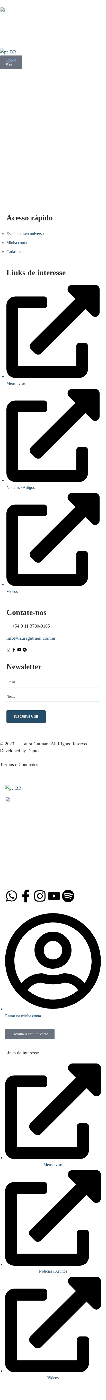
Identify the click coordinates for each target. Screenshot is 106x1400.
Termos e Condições (19, 764)
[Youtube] (19, 650)
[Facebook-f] (14, 650)
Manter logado (27, 147)
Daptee (33, 750)
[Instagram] (8, 650)
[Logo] (53, 10)
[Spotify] (25, 650)
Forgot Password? (85, 147)
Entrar (53, 167)
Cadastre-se (15, 251)
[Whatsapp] (11, 896)
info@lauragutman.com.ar (31, 638)
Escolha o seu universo (25, 233)
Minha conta (16, 242)
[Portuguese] (8, 51)
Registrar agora (76, 182)
